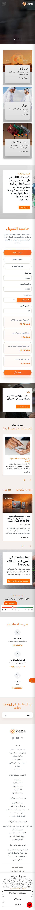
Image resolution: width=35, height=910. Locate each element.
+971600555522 (17, 688)
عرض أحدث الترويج (23, 406)
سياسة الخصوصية (17, 867)
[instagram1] (17, 738)
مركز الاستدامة (17, 756)
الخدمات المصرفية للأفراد (17, 775)
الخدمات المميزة (17, 793)
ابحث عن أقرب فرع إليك (17, 666)
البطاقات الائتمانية (17, 783)
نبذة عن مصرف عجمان (17, 749)
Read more (25, 537)
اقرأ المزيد (27, 472)
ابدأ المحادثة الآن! (17, 645)
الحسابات (17, 779)
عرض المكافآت (24, 207)
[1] (2, 610)
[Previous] (24, 480)
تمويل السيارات (17, 252)
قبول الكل (17, 905)
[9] (28, 610)
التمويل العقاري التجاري (17, 816)
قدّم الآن (17, 372)
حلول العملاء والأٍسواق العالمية (17, 853)
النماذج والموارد (17, 759)
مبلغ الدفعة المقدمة (26, 284)
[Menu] (4, 4)
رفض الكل (17, 899)
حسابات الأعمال (17, 803)
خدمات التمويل (17, 786)
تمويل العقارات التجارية (17, 813)
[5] (15, 610)
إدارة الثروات (17, 789)
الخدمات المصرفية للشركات (17, 822)
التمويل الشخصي (17, 266)
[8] (25, 610)
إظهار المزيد (18, 43)
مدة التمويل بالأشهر (26, 306)
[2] (5, 610)
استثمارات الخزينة (17, 859)
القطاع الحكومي (17, 839)
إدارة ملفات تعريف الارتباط (17, 893)
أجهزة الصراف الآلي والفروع (17, 763)
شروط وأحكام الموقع (17, 871)
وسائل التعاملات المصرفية (17, 753)
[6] (18, 610)
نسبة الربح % (28, 295)
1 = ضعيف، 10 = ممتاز (10, 603)
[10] (32, 610)
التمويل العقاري (17, 259)
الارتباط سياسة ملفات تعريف (17, 888)
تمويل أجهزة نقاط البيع (17, 806)
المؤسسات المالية (17, 829)
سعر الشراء (28, 273)
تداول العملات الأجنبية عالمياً (18, 856)
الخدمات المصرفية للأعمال (17, 798)
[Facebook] (12, 738)
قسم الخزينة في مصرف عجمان (17, 850)
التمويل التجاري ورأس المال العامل (17, 809)
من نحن (17, 745)
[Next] (30, 480)
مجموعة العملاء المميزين (17, 836)
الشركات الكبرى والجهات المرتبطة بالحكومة (17, 826)
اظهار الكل (7, 490)
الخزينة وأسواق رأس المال (17, 845)
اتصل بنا (17, 766)
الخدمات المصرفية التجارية (17, 833)
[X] (22, 738)
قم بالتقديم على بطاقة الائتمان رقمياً (18, 581)
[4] (12, 610)
